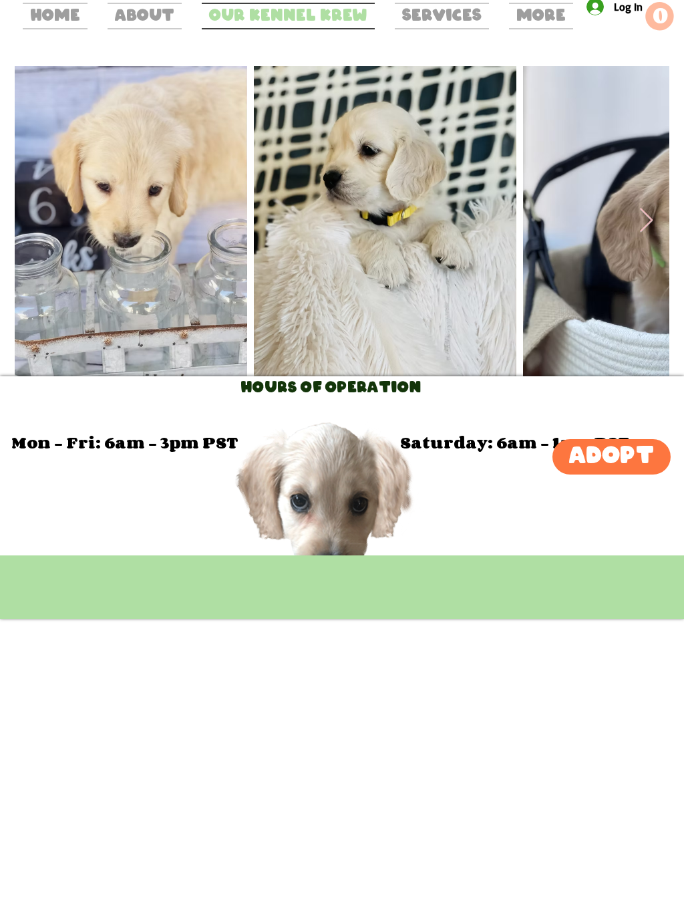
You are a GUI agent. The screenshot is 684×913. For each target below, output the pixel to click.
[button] (659, 16)
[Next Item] (646, 221)
